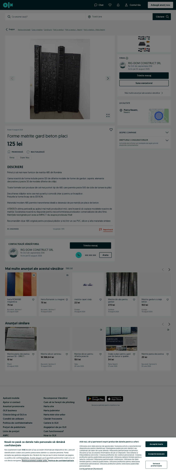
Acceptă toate (156, 444)
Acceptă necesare (156, 454)
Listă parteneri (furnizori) (91, 469)
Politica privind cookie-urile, (35, 460)
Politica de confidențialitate (61, 460)
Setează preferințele (156, 465)
